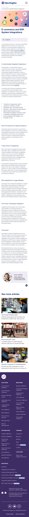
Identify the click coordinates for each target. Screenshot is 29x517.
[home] (9, 3)
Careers (18, 447)
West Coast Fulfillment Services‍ (21, 456)
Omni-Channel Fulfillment (5, 391)
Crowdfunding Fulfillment (5, 405)
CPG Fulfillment (20, 397)
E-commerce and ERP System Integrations (13, 9)
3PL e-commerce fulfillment (17, 50)
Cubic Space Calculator (11, 475)
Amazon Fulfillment (6, 436)
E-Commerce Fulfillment (5, 386)
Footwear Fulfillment (21, 400)
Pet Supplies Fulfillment (19, 418)
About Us (18, 436)
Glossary (3, 467)
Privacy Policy (10, 514)
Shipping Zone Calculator (8, 469)
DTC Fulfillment (5, 409)
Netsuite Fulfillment (6, 455)
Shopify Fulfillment (6, 434)
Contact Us (19, 434)
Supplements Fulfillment (19, 393)
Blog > (7, 7)
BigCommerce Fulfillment (5, 444)
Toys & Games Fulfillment (20, 403)
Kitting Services (5, 420)
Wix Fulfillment (5, 458)
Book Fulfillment (20, 411)
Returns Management (5, 424)
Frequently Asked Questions (9, 480)
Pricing (21, 445)
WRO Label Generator (10, 483)
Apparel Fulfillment (21, 386)
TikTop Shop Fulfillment (4, 440)
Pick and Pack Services (5, 416)
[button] (26, 3)
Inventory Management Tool (9, 472)
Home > (3, 7)
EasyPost (17, 85)
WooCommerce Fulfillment (5, 448)
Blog (17, 442)
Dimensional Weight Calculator (12, 478)
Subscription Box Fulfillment (6, 401)
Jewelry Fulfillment (21, 414)
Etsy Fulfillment (5, 452)
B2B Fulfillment (5, 413)
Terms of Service (20, 514)
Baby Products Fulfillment (20, 408)
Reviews (18, 439)
